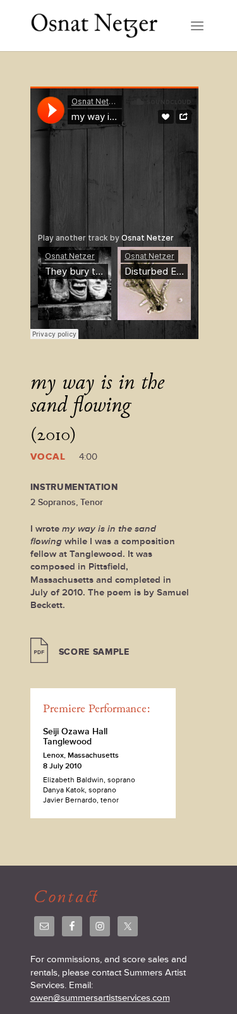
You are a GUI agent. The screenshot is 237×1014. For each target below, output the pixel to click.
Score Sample (94, 652)
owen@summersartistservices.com (100, 998)
